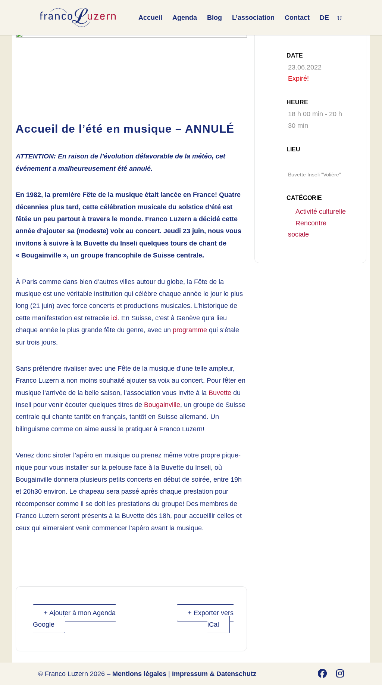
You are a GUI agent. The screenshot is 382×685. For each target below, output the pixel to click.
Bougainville (162, 404)
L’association (253, 18)
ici (114, 318)
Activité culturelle (320, 211)
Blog (214, 18)
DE (324, 18)
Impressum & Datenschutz (214, 674)
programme (190, 330)
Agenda (184, 18)
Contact (297, 18)
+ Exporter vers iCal (211, 618)
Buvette (220, 393)
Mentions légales (139, 674)
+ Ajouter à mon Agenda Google (74, 618)
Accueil (150, 18)
